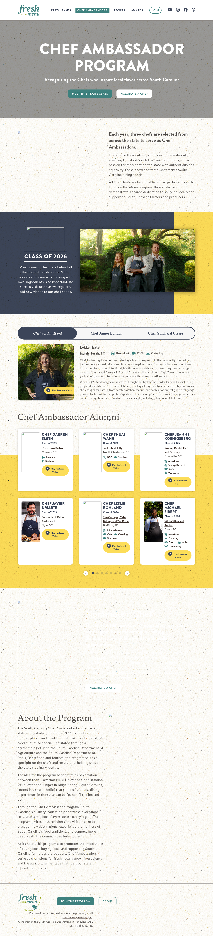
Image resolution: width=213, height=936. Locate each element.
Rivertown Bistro (52, 448)
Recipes (119, 10)
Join (155, 10)
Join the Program (75, 901)
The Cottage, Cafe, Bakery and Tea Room (116, 519)
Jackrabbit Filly (112, 448)
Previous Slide (86, 573)
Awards (137, 10)
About (108, 901)
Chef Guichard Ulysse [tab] (165, 333)
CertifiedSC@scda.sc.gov (77, 917)
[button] (93, 573)
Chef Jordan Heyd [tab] (47, 333)
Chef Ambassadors (92, 10)
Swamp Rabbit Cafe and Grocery (177, 450)
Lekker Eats (89, 347)
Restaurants (61, 10)
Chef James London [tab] (106, 333)
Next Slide (127, 573)
